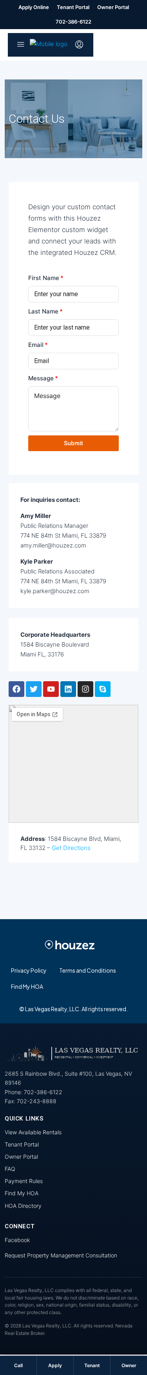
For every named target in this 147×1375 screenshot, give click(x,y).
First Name (43, 278)
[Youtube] (51, 689)
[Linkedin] (68, 689)
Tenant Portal (73, 7)
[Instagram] (85, 689)
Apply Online (33, 7)
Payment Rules (24, 1181)
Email (36, 344)
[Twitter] (34, 689)
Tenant (92, 1365)
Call (18, 1365)
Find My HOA (27, 986)
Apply (55, 1365)
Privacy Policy (29, 970)
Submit (73, 443)
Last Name (43, 311)
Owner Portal (113, 7)
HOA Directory (23, 1205)
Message (41, 378)
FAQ (10, 1168)
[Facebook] (16, 689)
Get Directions (71, 848)
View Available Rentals (33, 1132)
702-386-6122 (73, 21)
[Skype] (103, 689)
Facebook (17, 1240)
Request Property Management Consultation (61, 1255)
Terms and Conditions (87, 970)
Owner (129, 1365)
